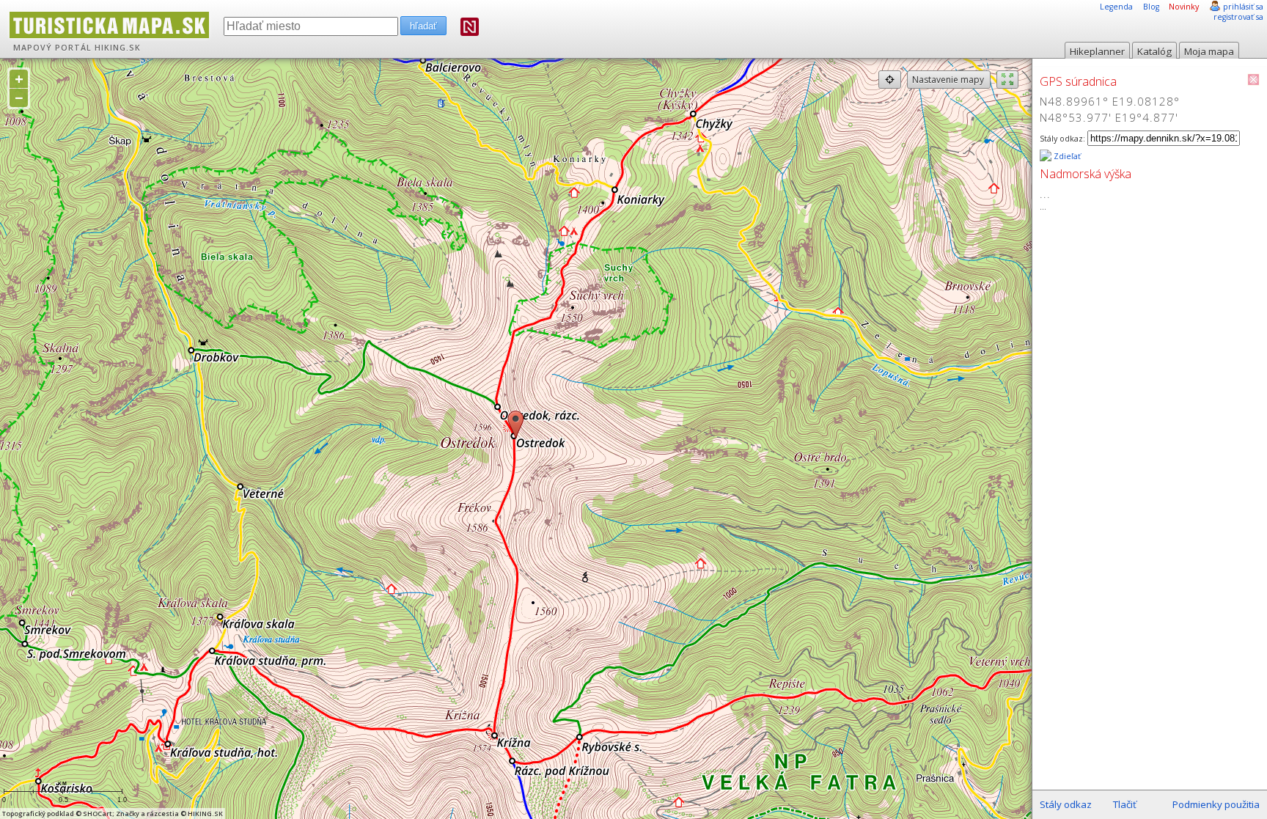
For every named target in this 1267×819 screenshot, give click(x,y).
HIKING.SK (118, 48)
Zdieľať (1066, 156)
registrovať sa (1238, 17)
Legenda (1116, 6)
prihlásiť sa (1243, 6)
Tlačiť (1124, 804)
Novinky (1184, 6)
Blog (1151, 6)
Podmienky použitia (1216, 804)
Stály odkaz (1066, 804)
